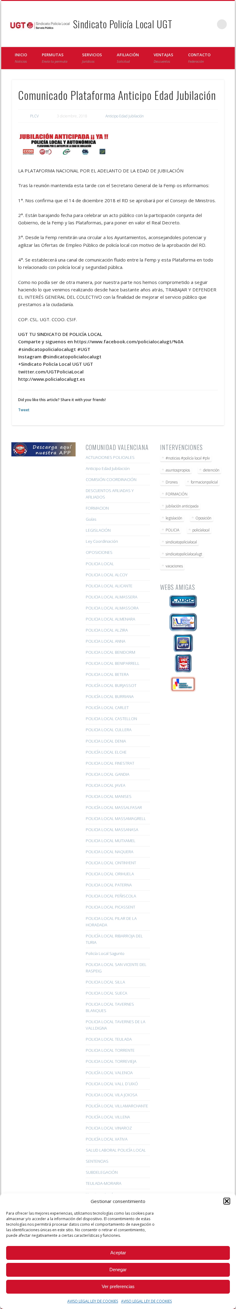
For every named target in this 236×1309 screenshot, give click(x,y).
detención (211, 470)
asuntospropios (178, 470)
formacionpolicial (204, 482)
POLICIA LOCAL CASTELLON (111, 718)
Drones (172, 482)
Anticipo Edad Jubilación (124, 116)
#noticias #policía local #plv (188, 458)
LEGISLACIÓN (98, 530)
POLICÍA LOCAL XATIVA (107, 1139)
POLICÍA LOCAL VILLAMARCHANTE (117, 1106)
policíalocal (201, 530)
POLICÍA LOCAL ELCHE (106, 752)
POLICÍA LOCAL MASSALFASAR (114, 807)
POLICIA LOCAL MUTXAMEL (111, 840)
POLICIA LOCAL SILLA (105, 982)
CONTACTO (199, 58)
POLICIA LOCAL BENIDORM (110, 652)
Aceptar (118, 1252)
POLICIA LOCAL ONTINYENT (111, 862)
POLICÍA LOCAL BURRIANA (110, 696)
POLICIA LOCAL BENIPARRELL (113, 663)
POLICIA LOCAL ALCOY (107, 575)
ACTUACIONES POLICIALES (110, 457)
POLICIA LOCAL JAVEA (105, 785)
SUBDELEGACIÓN (102, 1172)
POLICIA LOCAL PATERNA (109, 885)
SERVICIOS (92, 58)
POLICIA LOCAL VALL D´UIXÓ (112, 1083)
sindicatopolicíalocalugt (184, 554)
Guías (91, 519)
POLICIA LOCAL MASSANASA (112, 829)
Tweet (24, 409)
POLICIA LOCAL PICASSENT (110, 907)
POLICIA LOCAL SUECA (106, 993)
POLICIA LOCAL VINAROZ (109, 1128)
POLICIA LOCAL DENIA (106, 741)
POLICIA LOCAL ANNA (105, 641)
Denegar (118, 1269)
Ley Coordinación (102, 541)
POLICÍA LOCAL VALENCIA (109, 1072)
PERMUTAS (54, 58)
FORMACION (97, 508)
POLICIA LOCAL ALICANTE (109, 586)
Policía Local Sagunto (105, 953)
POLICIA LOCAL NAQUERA (109, 851)
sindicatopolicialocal (181, 542)
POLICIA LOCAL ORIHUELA (110, 874)
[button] (227, 1201)
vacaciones (174, 566)
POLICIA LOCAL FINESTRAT (110, 763)
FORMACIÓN (176, 494)
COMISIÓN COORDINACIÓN (111, 479)
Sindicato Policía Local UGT (122, 24)
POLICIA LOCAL (100, 563)
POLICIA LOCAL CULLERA (109, 729)
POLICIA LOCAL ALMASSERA (111, 597)
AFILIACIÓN (128, 58)
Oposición (203, 518)
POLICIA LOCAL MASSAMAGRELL (116, 818)
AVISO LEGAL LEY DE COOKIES (92, 1301)
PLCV (34, 116)
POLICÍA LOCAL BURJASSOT (111, 685)
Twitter (209, 24)
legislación (174, 518)
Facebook (197, 24)
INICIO (21, 58)
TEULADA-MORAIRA (103, 1183)
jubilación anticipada (182, 506)
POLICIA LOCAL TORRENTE (110, 1050)
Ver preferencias (118, 1286)
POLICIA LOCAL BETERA (107, 674)
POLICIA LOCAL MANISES (109, 796)
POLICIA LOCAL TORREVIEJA (111, 1061)
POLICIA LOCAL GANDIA (107, 774)
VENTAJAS (163, 58)
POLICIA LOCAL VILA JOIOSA (111, 1095)
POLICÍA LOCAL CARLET (107, 707)
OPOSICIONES (99, 552)
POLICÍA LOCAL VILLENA (108, 1117)
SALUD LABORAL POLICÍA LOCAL (116, 1150)
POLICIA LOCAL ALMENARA (110, 619)
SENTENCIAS (97, 1161)
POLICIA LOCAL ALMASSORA (112, 608)
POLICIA (172, 530)
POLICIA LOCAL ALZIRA (107, 630)
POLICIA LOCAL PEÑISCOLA (111, 896)
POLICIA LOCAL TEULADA (109, 1039)
